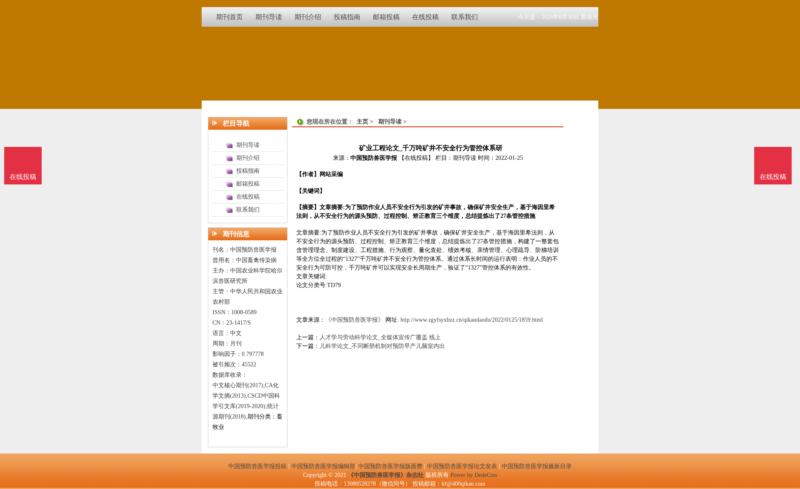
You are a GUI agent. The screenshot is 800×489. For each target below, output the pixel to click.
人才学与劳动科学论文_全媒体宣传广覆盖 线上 (380, 337)
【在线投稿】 (416, 158)
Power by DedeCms (473, 475)
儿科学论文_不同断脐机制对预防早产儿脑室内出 (382, 346)
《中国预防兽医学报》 (354, 320)
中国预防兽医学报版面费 (390, 466)
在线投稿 (773, 176)
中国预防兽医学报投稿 (257, 466)
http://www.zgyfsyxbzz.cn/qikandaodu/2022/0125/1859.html (471, 320)
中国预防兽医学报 (373, 158)
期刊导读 (390, 121)
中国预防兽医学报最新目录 (537, 466)
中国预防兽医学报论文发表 (462, 466)
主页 (362, 121)
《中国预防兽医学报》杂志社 (386, 475)
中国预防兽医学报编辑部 (323, 466)
